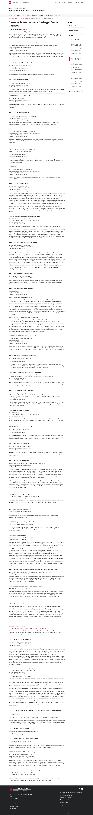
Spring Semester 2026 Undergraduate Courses (76, 44)
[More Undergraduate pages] (29, 16)
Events (47, 15)
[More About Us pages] (14, 16)
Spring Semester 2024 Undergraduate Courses (76, 63)
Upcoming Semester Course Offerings (74, 29)
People (18, 15)
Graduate (34, 15)
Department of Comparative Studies (21, 794)
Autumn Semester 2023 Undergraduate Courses (76, 68)
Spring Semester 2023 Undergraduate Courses (76, 73)
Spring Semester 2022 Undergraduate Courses (76, 87)
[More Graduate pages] (36, 16)
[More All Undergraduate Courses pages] (82, 34)
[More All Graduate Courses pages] (82, 91)
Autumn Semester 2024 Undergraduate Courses (76, 59)
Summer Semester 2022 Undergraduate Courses (76, 82)
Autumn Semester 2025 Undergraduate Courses (76, 49)
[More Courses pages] (43, 16)
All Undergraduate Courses (74, 34)
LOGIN (61, 805)
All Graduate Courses (74, 91)
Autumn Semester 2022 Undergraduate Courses (76, 77)
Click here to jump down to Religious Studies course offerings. (26, 32)
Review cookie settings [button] (65, 800)
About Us (11, 15)
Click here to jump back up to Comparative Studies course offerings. (27, 628)
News (51, 15)
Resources (57, 15)
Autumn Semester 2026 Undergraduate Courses (76, 40)
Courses (41, 15)
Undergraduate (25, 15)
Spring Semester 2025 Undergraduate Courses (76, 54)
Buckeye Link (72, 25)
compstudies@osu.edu (18, 803)
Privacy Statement (64, 802)
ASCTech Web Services (79, 813)
